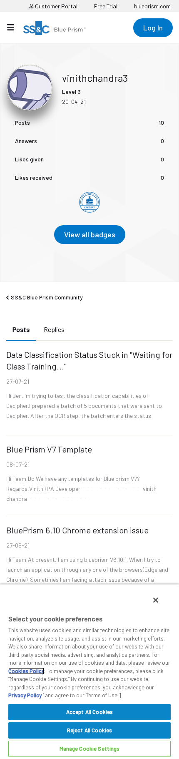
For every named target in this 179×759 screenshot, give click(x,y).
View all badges (89, 234)
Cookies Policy (26, 671)
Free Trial (105, 6)
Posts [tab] (21, 329)
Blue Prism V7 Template (49, 449)
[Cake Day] (89, 202)
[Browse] (14, 27)
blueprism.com (152, 6)
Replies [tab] (54, 329)
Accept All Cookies (89, 712)
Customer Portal (55, 6)
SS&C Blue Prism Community (47, 297)
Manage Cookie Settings (90, 748)
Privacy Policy (25, 695)
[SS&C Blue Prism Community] (54, 28)
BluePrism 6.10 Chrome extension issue (77, 530)
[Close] (156, 600)
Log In (153, 27)
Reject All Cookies (89, 730)
